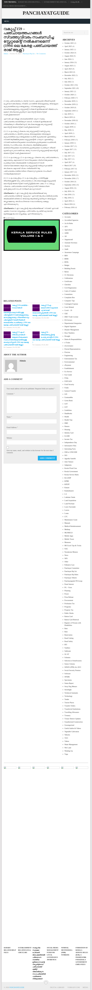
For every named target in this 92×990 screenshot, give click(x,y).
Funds (66, 388)
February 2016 (69, 207)
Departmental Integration (72, 323)
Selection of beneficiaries (73, 661)
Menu (6, 21)
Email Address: (12, 427)
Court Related (69, 307)
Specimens (68, 680)
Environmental (69, 362)
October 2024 (69, 53)
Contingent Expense (71, 304)
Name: (9, 417)
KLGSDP (67, 478)
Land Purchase (69, 504)
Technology (68, 696)
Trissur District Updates (72, 719)
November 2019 (69, 104)
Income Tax (68, 439)
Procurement (68, 600)
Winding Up (68, 751)
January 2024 (68, 62)
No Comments (41, 54)
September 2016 (69, 185)
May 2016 (67, 198)
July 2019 (67, 114)
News (66, 555)
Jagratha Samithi (70, 459)
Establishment (69, 368)
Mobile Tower (69, 539)
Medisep (67, 529)
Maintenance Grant (70, 520)
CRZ (66, 314)
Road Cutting (68, 638)
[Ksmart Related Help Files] (10, 855)
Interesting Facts (70, 449)
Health (66, 417)
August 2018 (68, 127)
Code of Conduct (70, 291)
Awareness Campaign (71, 252)
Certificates (68, 281)
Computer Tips (69, 301)
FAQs (66, 378)
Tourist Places (69, 703)
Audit (66, 249)
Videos (66, 741)
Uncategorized (69, 725)
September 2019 (69, 111)
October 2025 (69, 43)
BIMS (66, 259)
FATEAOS (68, 381)
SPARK (67, 677)
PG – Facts (68, 587)
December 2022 (69, 75)
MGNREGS (68, 533)
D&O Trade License (71, 317)
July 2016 (67, 191)
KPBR (66, 481)
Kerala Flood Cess (70, 468)
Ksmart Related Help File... (29, 2)
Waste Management (71, 744)
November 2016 (69, 178)
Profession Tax (69, 603)
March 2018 (68, 136)
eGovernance (68, 346)
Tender (66, 699)
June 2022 (67, 82)
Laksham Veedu (69, 497)
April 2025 (68, 46)
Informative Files (70, 446)
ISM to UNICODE (70, 452)
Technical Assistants (71, 693)
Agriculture (68, 230)
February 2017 (69, 169)
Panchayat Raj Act (29, 54)
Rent (66, 628)
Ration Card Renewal (71, 620)
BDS (66, 256)
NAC (66, 549)
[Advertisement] (32, 73)
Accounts (67, 217)
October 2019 (69, 107)
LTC (66, 516)
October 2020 (69, 95)
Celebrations (68, 278)
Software (67, 674)
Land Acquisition (70, 500)
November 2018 (69, 120)
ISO (65, 455)
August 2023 (68, 66)
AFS (66, 227)
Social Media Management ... (15, 6)
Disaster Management (71, 330)
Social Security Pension (72, 670)
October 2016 (69, 182)
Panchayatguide (46, 13)
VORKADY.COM (73, 987)
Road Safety (68, 641)
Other (66, 562)
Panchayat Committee (71, 568)
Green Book (68, 401)
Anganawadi (68, 239)
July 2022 (67, 78)
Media (85, 987)
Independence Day (70, 442)
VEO (66, 738)
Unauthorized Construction (73, 722)
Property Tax (68, 610)
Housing (67, 430)
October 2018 (69, 124)
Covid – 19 (68, 310)
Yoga (66, 754)
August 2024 (68, 56)
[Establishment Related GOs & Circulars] (24, 855)
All (65, 236)
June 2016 (67, 194)
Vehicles (67, 735)
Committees (68, 294)
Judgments (68, 465)
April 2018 (68, 133)
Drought (67, 336)
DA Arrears (68, 320)
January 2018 (68, 143)
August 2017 (68, 149)
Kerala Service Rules (71, 475)
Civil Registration (70, 288)
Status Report (69, 683)
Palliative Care (69, 565)
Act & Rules (68, 223)
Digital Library (57, 987)
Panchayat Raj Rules (71, 574)
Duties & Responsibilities (73, 339)
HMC (66, 423)
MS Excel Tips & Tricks (72, 545)
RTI (65, 645)
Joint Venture (68, 462)
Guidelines (68, 410)
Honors (66, 426)
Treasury (67, 715)
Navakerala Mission (71, 552)
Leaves (66, 510)
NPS (66, 558)
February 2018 (69, 140)
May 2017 (67, 159)
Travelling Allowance (71, 712)
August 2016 (68, 188)
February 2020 (69, 98)
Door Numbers (69, 333)
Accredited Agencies (71, 220)
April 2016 (68, 201)
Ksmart (66, 487)
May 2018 (67, 130)
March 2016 (68, 204)
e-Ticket (67, 343)
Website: (9, 438)
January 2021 (68, 91)
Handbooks (68, 413)
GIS (65, 394)
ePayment (67, 365)
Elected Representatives (72, 349)
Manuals (67, 523)
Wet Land (67, 748)
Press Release (68, 597)
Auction (67, 246)
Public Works (69, 613)
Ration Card (68, 616)
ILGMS (67, 436)
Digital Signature (70, 326)
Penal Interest (69, 584)
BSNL (66, 262)
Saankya (67, 648)
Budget (66, 265)
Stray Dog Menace (70, 686)
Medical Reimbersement (72, 526)
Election (67, 352)
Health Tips (68, 420)
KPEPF (67, 484)
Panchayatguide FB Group (73, 581)
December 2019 (69, 101)
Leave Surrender (70, 507)
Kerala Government (71, 471)
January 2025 (68, 49)
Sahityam (67, 651)
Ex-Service (68, 372)
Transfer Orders (69, 706)
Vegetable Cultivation (71, 732)
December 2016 (69, 175)
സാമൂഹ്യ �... (75, 2)
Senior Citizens (69, 664)
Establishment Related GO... (55, 2)
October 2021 (69, 85)
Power (66, 594)
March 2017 (68, 165)
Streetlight (68, 690)
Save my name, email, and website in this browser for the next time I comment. (30, 452)
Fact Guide (68, 375)
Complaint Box (69, 297)
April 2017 (68, 162)
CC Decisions (69, 275)
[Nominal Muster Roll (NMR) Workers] (67, 855)
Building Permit (69, 268)
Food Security (69, 384)
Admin (6, 54)
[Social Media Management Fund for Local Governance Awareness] (53, 855)
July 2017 (67, 153)
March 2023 (68, 72)
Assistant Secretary (70, 243)
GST (66, 404)
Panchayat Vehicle (70, 578)
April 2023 (68, 69)
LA (65, 494)
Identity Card (68, 433)
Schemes (67, 657)
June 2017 (67, 156)
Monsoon (67, 542)
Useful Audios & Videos (72, 728)
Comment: (11, 394)
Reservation (68, 635)
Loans (66, 513)
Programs (67, 607)
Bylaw (66, 272)
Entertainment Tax (70, 359)
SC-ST (66, 654)
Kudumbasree (69, 491)
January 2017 (68, 172)
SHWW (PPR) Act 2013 (72, 667)
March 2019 (68, 117)
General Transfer (70, 391)
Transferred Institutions (72, 709)
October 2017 (69, 146)
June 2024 (67, 59)
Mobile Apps (68, 536)
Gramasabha (68, 397)
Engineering (68, 355)
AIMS (66, 233)
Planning (67, 591)
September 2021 (69, 88)
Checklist (67, 285)
